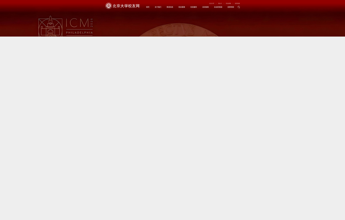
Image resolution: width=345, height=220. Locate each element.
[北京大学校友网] (123, 5)
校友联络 (182, 7)
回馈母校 (231, 7)
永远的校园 (218, 7)
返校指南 (237, 3)
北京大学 (211, 3)
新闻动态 (170, 7)
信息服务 (193, 7)
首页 (147, 7)
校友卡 (220, 3)
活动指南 (205, 7)
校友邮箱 (228, 3)
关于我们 (158, 7)
